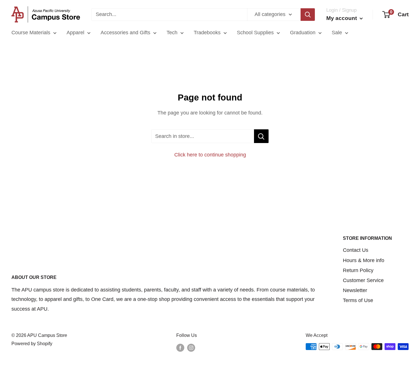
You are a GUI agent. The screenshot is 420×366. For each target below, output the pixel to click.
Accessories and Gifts (125, 32)
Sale (337, 32)
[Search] (308, 14)
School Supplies (255, 32)
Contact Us (355, 250)
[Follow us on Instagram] (191, 347)
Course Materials (30, 32)
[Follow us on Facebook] (180, 347)
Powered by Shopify (31, 343)
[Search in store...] (261, 136)
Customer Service (363, 280)
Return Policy (358, 270)
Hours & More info (363, 260)
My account (342, 18)
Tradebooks (207, 32)
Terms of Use (358, 300)
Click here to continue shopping (210, 155)
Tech (172, 32)
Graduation (302, 32)
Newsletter (355, 290)
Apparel (75, 32)
